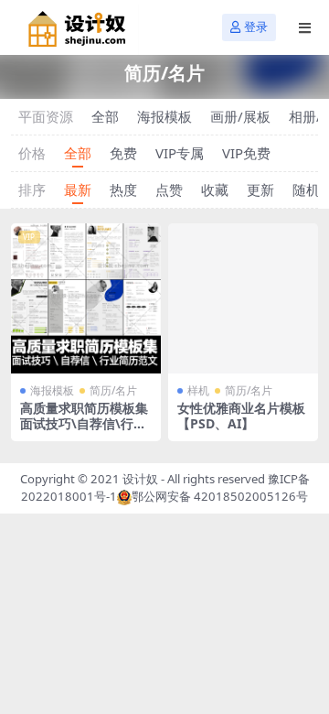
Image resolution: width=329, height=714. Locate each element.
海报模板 (164, 116)
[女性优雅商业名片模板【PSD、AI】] (243, 298)
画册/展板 (240, 116)
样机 (198, 390)
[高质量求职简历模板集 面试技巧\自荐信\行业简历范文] (86, 298)
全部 (105, 116)
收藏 (214, 189)
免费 (123, 153)
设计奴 (140, 479)
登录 (256, 27)
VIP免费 (246, 153)
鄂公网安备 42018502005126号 (220, 496)
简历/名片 (113, 390)
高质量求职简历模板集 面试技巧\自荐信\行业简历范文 (84, 423)
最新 (77, 189)
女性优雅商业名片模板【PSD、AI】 (241, 415)
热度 (123, 189)
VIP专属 (179, 153)
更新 (260, 189)
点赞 (169, 189)
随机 (306, 189)
